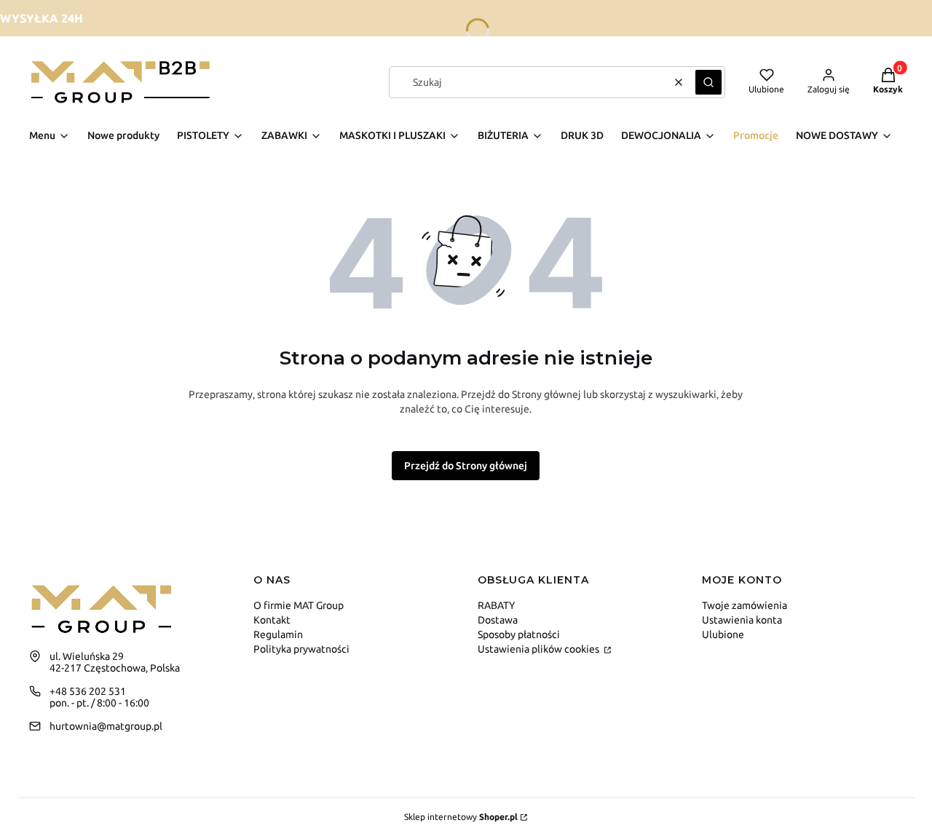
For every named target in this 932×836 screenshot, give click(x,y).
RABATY (496, 605)
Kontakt (272, 620)
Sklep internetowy (461, 816)
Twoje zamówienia (744, 605)
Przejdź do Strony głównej (465, 465)
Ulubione (723, 634)
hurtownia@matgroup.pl (106, 726)
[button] (708, 82)
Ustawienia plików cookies (539, 649)
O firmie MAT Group (298, 605)
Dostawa (498, 620)
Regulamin (278, 634)
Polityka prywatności (301, 649)
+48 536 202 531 (88, 691)
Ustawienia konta (742, 620)
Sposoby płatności (519, 634)
